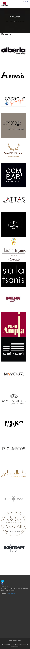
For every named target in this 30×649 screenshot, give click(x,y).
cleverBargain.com (21, 644)
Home (17, 21)
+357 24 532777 (12, 593)
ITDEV (19, 640)
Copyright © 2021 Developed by (9, 644)
